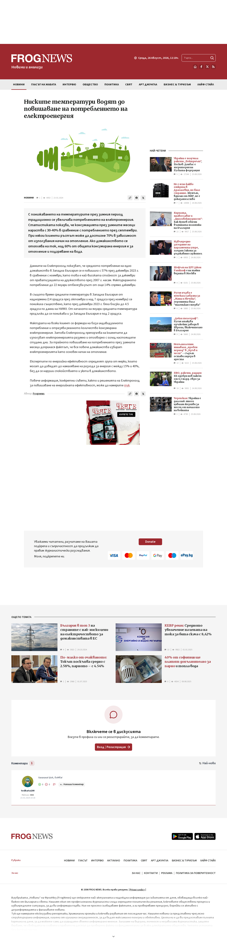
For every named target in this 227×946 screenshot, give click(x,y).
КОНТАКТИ (151, 873)
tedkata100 (27, 790)
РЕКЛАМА (166, 873)
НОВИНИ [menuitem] (19, 84)
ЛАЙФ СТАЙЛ (208, 860)
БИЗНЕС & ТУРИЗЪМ (184, 860)
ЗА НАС (136, 873)
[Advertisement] (113, 22)
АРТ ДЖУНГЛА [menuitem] (148, 84)
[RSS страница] (213, 66)
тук (127, 385)
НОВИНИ (29, 197)
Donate (150, 541)
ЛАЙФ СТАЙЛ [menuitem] (205, 84)
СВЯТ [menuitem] (128, 84)
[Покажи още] (113, 936)
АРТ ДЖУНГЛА (159, 860)
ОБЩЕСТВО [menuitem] (90, 84)
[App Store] (205, 836)
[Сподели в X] (143, 197)
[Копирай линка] (130, 197)
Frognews (39, 394)
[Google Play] (182, 836)
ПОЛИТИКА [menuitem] (111, 84)
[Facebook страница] (201, 66)
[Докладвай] (54, 784)
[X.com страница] (207, 66)
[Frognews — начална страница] (32, 836)
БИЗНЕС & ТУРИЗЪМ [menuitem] (177, 84)
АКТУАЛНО (113, 860)
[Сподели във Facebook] (136, 197)
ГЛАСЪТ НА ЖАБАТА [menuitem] (43, 84)
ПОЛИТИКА (130, 860)
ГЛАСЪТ (83, 860)
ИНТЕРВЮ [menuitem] (69, 84)
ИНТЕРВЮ (97, 860)
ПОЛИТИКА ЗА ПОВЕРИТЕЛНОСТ (196, 873)
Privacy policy (137, 889)
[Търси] (212, 58)
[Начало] (195, 66)
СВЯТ (144, 860)
